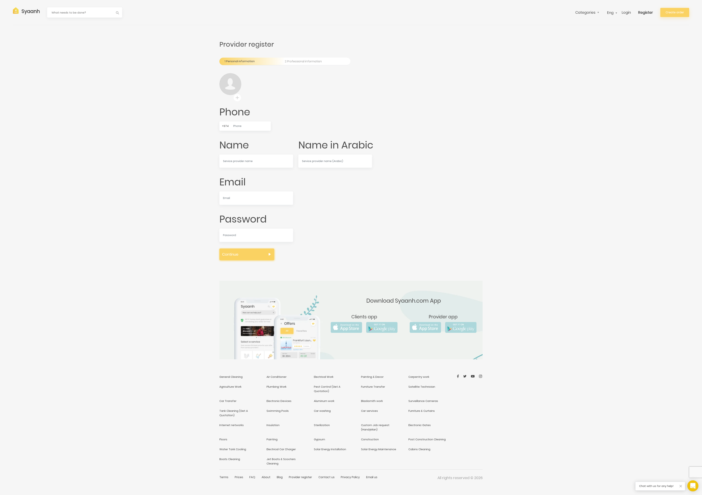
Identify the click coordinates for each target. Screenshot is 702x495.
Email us (371, 477)
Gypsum (319, 439)
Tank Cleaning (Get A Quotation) (233, 413)
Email (232, 182)
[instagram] (480, 376)
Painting (272, 439)
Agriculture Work (230, 387)
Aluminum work (324, 401)
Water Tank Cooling (232, 449)
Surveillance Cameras (423, 401)
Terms (223, 477)
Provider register (300, 477)
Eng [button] (610, 12)
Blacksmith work (372, 401)
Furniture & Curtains (421, 411)
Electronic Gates (419, 425)
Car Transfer (227, 401)
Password (243, 219)
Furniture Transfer (373, 387)
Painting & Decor (372, 377)
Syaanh (31, 11)
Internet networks (231, 425)
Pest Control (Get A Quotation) (327, 389)
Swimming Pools (278, 411)
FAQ (252, 477)
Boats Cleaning (229, 459)
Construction (370, 439)
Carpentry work (418, 377)
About (266, 477)
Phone (234, 112)
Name (234, 145)
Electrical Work (323, 377)
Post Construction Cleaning (427, 439)
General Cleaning (231, 377)
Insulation (273, 425)
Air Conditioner (276, 377)
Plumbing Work (276, 387)
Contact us (326, 477)
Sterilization (322, 425)
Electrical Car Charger (281, 449)
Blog (280, 477)
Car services (369, 411)
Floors (223, 439)
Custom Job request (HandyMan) (375, 427)
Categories (585, 12)
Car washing (322, 411)
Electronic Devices (279, 401)
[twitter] (465, 376)
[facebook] (458, 376)
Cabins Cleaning (419, 449)
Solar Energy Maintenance (378, 449)
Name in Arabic (335, 145)
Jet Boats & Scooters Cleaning (281, 461)
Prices (239, 477)
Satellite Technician (421, 387)
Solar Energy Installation (330, 449)
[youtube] (473, 376)
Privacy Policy (350, 477)
